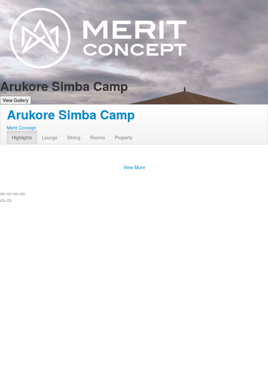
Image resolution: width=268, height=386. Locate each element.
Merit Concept (21, 127)
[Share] (9, 194)
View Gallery (15, 100)
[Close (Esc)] (2, 194)
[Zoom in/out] (22, 194)
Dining (73, 137)
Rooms (97, 137)
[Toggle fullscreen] (15, 194)
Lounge (50, 137)
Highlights (22, 137)
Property (123, 137)
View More (134, 167)
